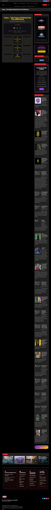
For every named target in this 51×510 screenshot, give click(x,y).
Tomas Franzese (44, 102)
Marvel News (36, 3)
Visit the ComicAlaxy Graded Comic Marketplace (41, 447)
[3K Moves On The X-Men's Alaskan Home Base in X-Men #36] (38, 432)
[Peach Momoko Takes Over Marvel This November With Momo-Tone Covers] (38, 381)
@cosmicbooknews (44, 195)
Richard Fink (44, 357)
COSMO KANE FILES (17, 6)
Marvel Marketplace (33, 475)
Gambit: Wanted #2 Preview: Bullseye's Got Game (45, 207)
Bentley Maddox (44, 314)
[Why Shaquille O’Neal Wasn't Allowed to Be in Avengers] (38, 313)
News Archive (22, 486)
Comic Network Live (33, 481)
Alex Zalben (43, 367)
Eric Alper (43, 175)
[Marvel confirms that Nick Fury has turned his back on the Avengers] (38, 146)
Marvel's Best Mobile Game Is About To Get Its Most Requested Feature (44, 99)
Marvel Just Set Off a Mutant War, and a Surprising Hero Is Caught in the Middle (45, 299)
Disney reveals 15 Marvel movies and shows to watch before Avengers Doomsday (43, 458)
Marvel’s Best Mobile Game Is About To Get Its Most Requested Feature (19, 458)
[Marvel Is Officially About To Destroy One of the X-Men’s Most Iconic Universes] (38, 417)
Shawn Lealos (44, 301)
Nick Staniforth (44, 237)
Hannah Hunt (44, 419)
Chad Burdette (44, 433)
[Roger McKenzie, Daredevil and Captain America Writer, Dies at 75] (38, 174)
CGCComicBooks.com (41, 51)
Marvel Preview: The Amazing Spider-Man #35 (44, 394)
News (32, 3)
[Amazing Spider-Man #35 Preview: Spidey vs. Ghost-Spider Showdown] (38, 327)
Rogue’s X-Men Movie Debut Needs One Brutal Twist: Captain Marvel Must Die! (45, 160)
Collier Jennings (44, 134)
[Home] (15, 3)
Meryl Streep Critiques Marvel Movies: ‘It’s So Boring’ (31, 458)
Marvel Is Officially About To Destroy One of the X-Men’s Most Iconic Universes (44, 416)
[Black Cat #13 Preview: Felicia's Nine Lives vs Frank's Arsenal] (38, 284)
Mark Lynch (43, 147)
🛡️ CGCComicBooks (43, 480)
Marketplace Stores (33, 477)
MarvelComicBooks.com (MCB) (10, 500)
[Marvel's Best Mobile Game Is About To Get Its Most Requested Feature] (38, 100)
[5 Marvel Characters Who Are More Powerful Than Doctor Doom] (38, 236)
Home (17, 3)
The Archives (32, 483)
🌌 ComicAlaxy (42, 474)
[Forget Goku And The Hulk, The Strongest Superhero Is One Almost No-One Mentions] (38, 342)
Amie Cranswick (44, 249)
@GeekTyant (44, 115)
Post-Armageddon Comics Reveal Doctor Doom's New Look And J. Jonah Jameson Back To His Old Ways (44, 267)
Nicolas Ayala (44, 345)
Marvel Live (28, 3)
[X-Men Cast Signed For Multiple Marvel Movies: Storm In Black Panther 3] (38, 194)
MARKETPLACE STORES (30, 6)
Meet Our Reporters (22, 3)
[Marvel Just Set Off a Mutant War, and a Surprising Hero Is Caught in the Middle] (38, 299)
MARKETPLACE (24, 6)
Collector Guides (32, 485)
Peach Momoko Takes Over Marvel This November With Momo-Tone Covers (44, 381)
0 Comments (5, 462)
